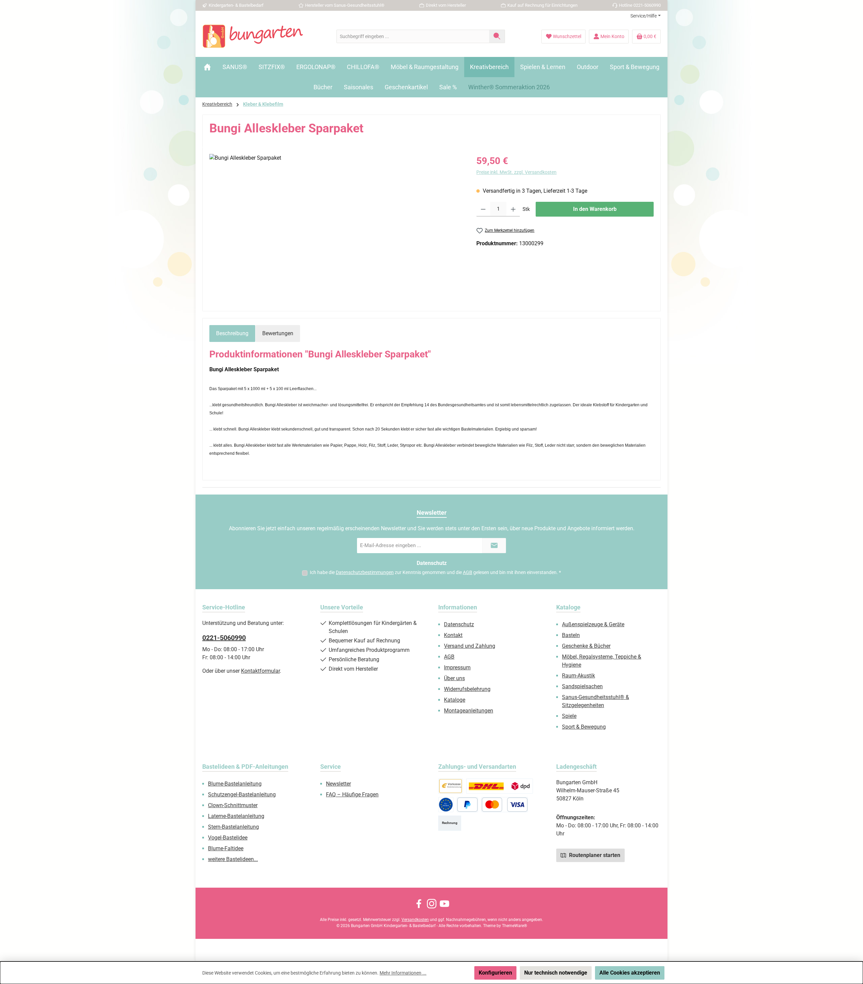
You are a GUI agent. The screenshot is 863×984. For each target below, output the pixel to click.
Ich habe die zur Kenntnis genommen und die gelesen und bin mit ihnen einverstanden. (435, 572)
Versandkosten (415, 919)
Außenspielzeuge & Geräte (593, 624)
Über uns (454, 678)
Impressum (457, 667)
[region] (336, 226)
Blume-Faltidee (225, 848)
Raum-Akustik (578, 675)
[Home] (207, 67)
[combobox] (412, 36)
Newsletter (338, 784)
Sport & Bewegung (584, 727)
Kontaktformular (260, 671)
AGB (467, 572)
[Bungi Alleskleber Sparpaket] (336, 226)
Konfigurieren (495, 973)
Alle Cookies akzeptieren (629, 973)
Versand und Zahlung (469, 646)
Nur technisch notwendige (555, 973)
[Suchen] (497, 36)
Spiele (569, 716)
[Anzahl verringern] (483, 209)
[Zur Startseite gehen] (252, 36)
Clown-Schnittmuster (233, 805)
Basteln (571, 635)
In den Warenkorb (595, 209)
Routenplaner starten (594, 855)
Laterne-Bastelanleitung (236, 816)
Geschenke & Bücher (586, 646)
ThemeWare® (514, 925)
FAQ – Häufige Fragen (352, 794)
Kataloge (454, 700)
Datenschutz (459, 624)
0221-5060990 (224, 638)
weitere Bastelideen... (233, 859)
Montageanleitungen (468, 710)
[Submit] (494, 545)
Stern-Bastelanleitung (233, 827)
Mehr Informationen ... (403, 973)
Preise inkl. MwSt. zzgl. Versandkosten (516, 172)
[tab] (232, 333)
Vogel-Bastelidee (227, 837)
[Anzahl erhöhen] (513, 209)
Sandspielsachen (582, 686)
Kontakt (453, 635)
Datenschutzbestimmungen (365, 572)
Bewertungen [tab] (277, 333)
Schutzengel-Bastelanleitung (242, 794)
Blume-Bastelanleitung (235, 784)
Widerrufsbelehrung (467, 689)
